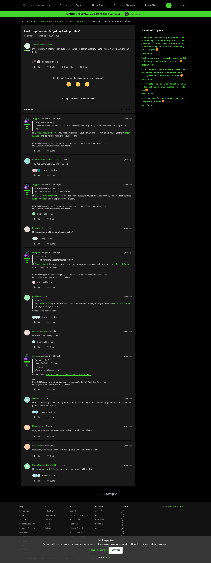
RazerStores (24, 511)
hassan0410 (37, 228)
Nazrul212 (37, 398)
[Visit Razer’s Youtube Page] (122, 528)
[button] (183, 5)
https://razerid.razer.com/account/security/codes (68, 374)
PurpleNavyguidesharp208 (44, 465)
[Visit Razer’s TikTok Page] (122, 532)
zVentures (99, 524)
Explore (47, 506)
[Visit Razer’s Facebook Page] (122, 511)
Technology (49, 511)
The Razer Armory (59, 21)
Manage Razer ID (76, 528)
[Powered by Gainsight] (105, 495)
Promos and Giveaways (125, 5)
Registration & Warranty (79, 515)
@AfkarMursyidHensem (45, 132)
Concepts (48, 519)
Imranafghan (38, 445)
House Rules (98, 5)
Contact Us (99, 528)
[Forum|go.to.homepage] (36, 5)
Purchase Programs (27, 524)
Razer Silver (151, 5)
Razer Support (147, 53)
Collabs (48, 528)
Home (23, 21)
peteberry (36, 296)
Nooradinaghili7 (39, 331)
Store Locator (24, 519)
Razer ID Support (40, 198)
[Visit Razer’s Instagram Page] (122, 515)
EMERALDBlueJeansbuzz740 (45, 159)
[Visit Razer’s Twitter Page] (122, 524)
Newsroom (99, 519)
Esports (48, 524)
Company (99, 506)
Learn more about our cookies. (154, 544)
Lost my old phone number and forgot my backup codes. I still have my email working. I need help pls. (163, 87)
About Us (98, 511)
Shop (21, 506)
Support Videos (76, 532)
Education (23, 532)
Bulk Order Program (27, 528)
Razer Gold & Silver (78, 21)
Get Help (73, 511)
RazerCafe (23, 515)
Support (80, 5)
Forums (63, 5)
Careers (98, 515)
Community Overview (38, 21)
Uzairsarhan (37, 426)
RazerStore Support (77, 519)
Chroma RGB (50, 515)
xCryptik (36, 118)
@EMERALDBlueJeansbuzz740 (49, 195)
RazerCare (74, 524)
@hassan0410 (41, 264)
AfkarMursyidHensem (42, 44)
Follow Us (124, 506)
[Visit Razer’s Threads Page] (122, 520)
